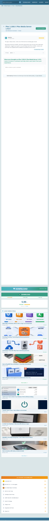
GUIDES (41, 2)
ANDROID (34, 2)
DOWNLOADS (26, 2)
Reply (7, 52)
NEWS (46, 2)
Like (13, 52)
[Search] (20, 2)
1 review (26, 306)
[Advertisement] (24, 15)
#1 (43, 52)
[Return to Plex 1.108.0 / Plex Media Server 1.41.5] (4, 26)
